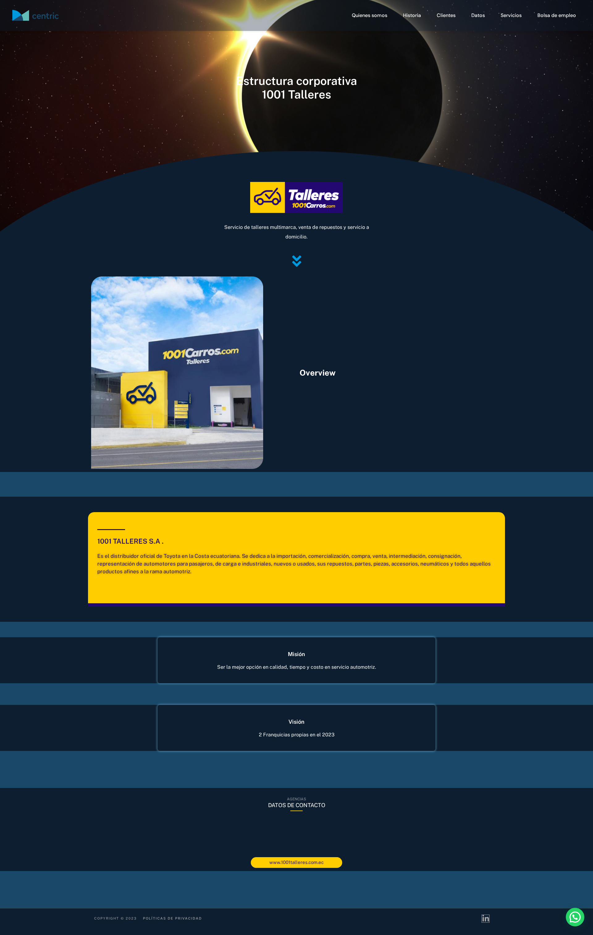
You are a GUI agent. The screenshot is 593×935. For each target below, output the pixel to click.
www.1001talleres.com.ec (296, 862)
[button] (575, 917)
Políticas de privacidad (172, 918)
